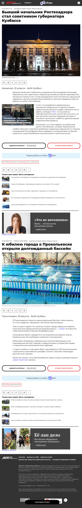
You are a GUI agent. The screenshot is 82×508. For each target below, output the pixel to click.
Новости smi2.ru (9, 235)
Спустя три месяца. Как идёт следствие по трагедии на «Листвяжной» (34, 191)
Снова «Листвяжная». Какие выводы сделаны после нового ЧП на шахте (35, 184)
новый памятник (20, 360)
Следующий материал (42, 502)
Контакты (22, 457)
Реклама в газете (46, 457)
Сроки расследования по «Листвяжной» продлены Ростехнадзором (34, 204)
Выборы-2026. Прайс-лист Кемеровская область (35, 459)
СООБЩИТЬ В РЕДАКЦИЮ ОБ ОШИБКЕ (64, 459)
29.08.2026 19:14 (7, 241)
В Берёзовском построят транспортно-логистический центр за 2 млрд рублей (37, 413)
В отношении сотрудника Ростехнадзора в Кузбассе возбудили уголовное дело (38, 198)
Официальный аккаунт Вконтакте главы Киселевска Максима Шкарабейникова (28, 305)
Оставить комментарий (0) (64, 145)
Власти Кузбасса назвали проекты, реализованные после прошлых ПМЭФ (36, 420)
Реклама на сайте (33, 457)
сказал (62, 329)
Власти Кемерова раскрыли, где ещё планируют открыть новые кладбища (36, 407)
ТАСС (54, 112)
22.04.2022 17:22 (7, 8)
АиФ (17, 77)
